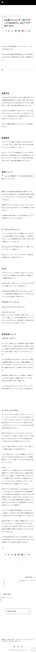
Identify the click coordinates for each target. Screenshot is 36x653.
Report (2, 26)
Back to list (11, 611)
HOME (4, 639)
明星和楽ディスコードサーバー (11, 302)
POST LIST (10, 639)
